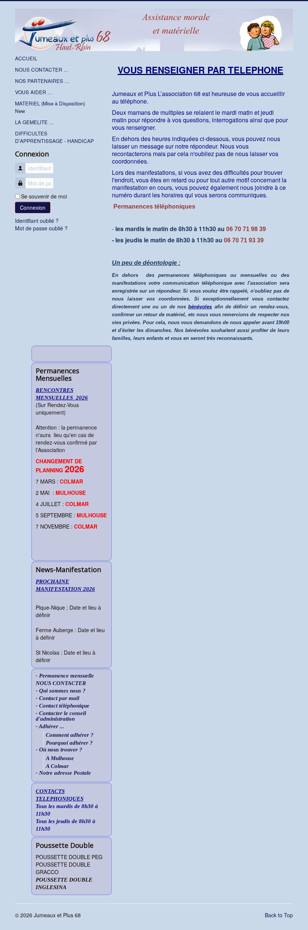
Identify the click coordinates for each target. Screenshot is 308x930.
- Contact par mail (57, 698)
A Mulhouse (60, 758)
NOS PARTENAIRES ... (42, 80)
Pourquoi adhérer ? (69, 743)
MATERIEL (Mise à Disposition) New (50, 107)
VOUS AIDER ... (33, 92)
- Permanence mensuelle (65, 676)
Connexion (32, 207)
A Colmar (57, 766)
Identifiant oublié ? (37, 220)
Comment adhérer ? (70, 735)
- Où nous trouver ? (59, 750)
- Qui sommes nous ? (61, 691)
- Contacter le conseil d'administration (61, 716)
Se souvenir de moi (44, 196)
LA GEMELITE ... (34, 122)
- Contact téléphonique (62, 706)
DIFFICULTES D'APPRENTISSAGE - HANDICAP (54, 137)
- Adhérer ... (50, 726)
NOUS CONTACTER (61, 683)
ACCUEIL (26, 58)
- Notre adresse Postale (63, 773)
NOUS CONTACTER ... (41, 69)
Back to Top (279, 915)
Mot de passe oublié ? (41, 228)
